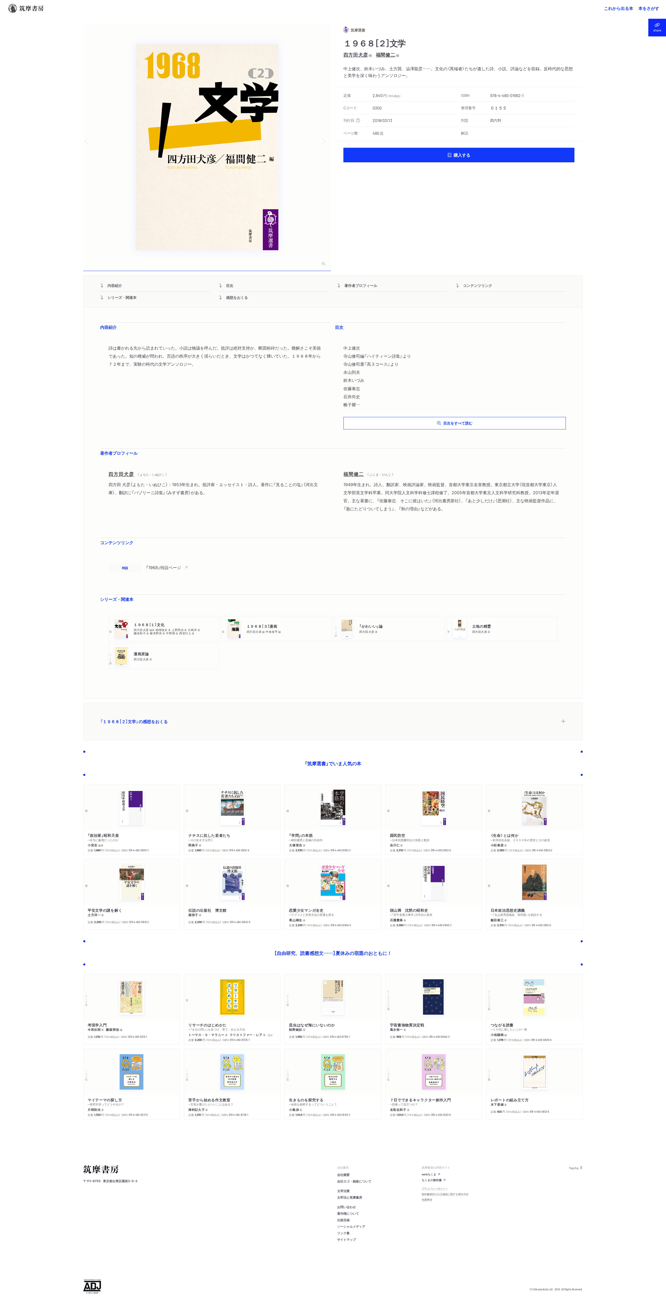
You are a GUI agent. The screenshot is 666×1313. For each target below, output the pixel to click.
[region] (333, 567)
